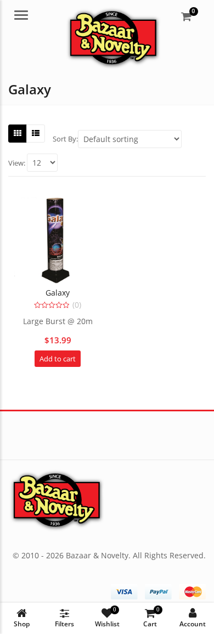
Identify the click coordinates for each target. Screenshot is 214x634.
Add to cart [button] (58, 359)
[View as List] (35, 133)
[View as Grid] (17, 133)
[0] (186, 16)
